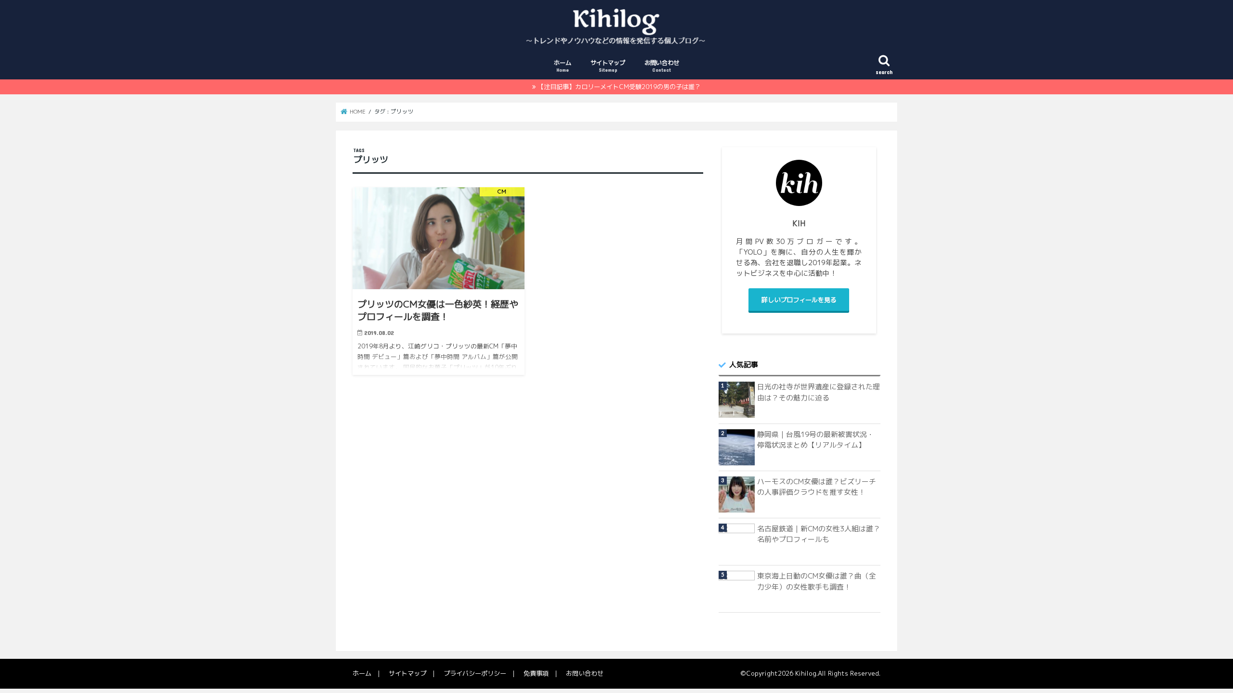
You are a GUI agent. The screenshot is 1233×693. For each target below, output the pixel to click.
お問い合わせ (661, 66)
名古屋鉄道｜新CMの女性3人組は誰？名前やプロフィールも (818, 534)
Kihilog (805, 673)
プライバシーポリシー (475, 673)
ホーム (562, 66)
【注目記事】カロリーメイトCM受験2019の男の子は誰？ (619, 86)
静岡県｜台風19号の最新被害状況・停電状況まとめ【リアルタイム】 (815, 439)
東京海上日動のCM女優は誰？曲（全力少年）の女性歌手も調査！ (816, 581)
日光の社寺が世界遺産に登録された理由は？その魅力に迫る (818, 392)
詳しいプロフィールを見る (799, 299)
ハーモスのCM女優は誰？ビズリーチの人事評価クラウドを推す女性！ (816, 486)
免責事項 (536, 673)
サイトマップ (607, 66)
